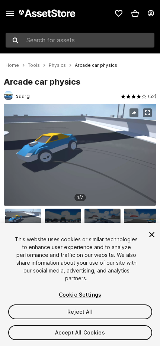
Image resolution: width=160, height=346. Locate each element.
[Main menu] (10, 13)
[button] (135, 13)
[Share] (133, 112)
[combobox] (80, 40)
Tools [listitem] (34, 65)
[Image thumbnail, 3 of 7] (104, 220)
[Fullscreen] (147, 112)
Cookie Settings (80, 294)
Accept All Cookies (80, 332)
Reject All (79, 312)
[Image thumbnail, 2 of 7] (64, 220)
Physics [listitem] (57, 65)
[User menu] (150, 13)
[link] (118, 13)
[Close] (151, 234)
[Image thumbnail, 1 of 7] (25, 220)
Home (12, 65)
